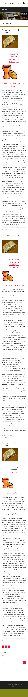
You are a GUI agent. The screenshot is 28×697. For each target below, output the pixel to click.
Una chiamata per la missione (14, 285)
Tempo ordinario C (8, 435)
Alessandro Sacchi (14, 3)
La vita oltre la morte (14, 493)
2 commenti (7, 437)
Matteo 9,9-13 (14, 62)
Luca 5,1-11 (14, 267)
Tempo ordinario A (8, 229)
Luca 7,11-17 (14, 475)
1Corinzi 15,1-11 (14, 265)
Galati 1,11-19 (14, 472)
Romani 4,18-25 (14, 59)
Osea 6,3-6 (14, 54)
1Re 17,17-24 (14, 467)
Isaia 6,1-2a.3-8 (14, 259)
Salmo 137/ (14, 262)
